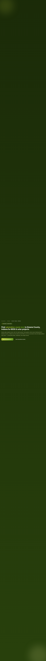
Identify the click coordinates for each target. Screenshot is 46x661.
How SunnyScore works (20, 339)
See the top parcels (7, 339)
